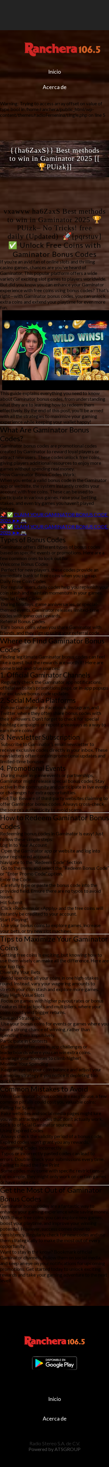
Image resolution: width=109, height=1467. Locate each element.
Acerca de (55, 87)
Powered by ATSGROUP (54, 1449)
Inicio (54, 72)
